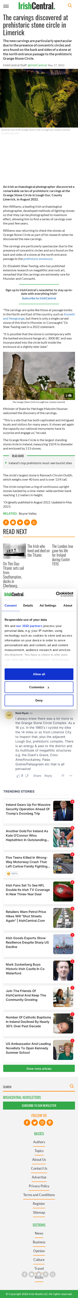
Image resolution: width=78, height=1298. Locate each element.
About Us (39, 1159)
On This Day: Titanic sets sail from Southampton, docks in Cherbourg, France (13, 576)
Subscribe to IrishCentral (39, 298)
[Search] (70, 5)
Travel (39, 1268)
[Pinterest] (50, 1122)
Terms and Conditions (39, 1195)
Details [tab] (28, 605)
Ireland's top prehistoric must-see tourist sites (40, 463)
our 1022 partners (29, 626)
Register (39, 1203)
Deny (39, 700)
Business (39, 1242)
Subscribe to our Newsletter (39, 1105)
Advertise (39, 1177)
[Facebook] (27, 1122)
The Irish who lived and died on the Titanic (38, 550)
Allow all (39, 674)
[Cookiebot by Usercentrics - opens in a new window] (56, 594)
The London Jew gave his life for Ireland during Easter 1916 (62, 555)
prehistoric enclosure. (38, 259)
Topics (39, 1151)
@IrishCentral (37, 65)
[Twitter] (34, 1122)
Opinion (39, 1251)
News (39, 1233)
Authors (39, 1142)
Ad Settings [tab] (48, 605)
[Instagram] (42, 1122)
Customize (36, 687)
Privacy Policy (39, 1186)
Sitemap (39, 1212)
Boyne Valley (28, 513)
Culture (39, 1260)
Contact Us (39, 1168)
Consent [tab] (11, 605)
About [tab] (67, 605)
